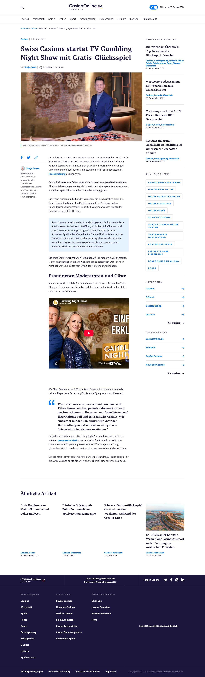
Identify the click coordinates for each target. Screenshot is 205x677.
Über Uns (97, 601)
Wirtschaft (38, 19)
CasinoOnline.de (155, 339)
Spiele (51, 19)
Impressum (111, 671)
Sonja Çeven (30, 67)
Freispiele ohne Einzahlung (158, 253)
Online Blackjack (159, 203)
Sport (73, 19)
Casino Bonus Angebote (69, 632)
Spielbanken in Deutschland (157, 236)
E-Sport (122, 19)
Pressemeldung (57, 174)
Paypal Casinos (64, 601)
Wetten (176, 63)
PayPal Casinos (154, 356)
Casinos (25, 19)
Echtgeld (150, 347)
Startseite (25, 28)
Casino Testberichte (67, 626)
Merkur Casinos (64, 613)
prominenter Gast (67, 440)
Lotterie (134, 19)
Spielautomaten (64, 619)
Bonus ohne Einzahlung (163, 261)
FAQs (94, 619)
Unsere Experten (101, 607)
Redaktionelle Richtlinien (88, 671)
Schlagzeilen (106, 19)
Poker (62, 19)
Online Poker (156, 210)
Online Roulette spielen (164, 196)
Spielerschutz (150, 19)
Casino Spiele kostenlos (164, 182)
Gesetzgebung (87, 19)
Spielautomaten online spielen (163, 226)
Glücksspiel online (160, 189)
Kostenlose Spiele (160, 244)
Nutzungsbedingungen (32, 671)
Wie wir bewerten (101, 613)
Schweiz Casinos (159, 217)
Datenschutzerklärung (59, 671)
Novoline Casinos (155, 365)
